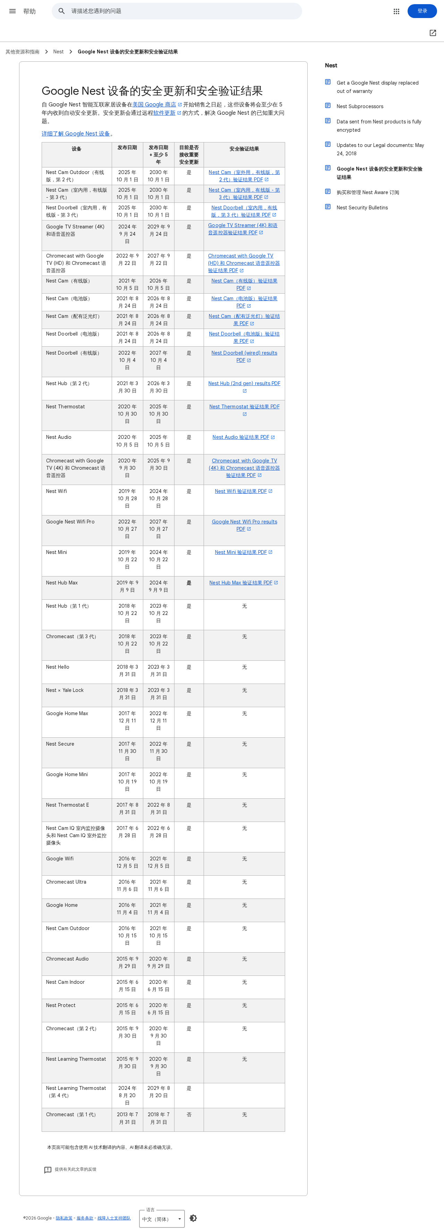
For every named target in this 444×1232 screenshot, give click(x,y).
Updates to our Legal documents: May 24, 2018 (380, 149)
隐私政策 (64, 1218)
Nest (331, 65)
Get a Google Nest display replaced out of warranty (378, 87)
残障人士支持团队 (114, 1218)
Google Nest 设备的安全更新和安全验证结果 (379, 173)
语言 (150, 1209)
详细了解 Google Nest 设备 (76, 133)
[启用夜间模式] (193, 1218)
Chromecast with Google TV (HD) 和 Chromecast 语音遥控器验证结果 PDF (244, 263)
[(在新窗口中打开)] (431, 33)
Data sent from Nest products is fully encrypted (379, 126)
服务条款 (85, 1218)
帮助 (29, 11)
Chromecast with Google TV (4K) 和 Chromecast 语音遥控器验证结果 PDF (244, 468)
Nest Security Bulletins (362, 208)
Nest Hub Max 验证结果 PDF (241, 583)
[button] (12, 11)
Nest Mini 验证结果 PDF (241, 552)
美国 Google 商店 (154, 104)
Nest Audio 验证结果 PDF (241, 437)
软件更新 (164, 113)
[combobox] (186, 11)
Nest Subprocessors (360, 106)
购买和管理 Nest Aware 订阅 (368, 192)
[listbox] (162, 1219)
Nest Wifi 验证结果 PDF (241, 491)
